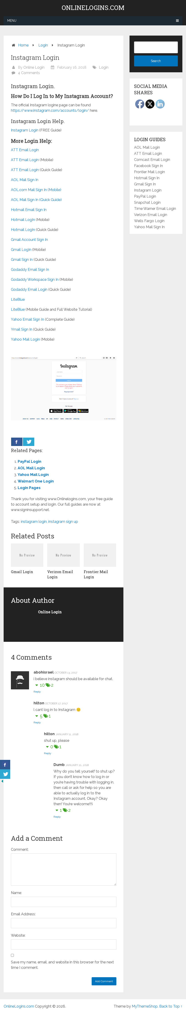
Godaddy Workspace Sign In (35, 279)
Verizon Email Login (150, 215)
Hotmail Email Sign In (28, 210)
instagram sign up (63, 521)
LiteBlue (18, 299)
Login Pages (29, 488)
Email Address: (23, 914)
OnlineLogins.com (93, 8)
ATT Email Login (25, 150)
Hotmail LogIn (23, 220)
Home (23, 45)
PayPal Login (29, 461)
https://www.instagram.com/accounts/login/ (50, 110)
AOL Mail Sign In (24, 180)
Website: (18, 935)
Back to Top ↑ (170, 1006)
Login (43, 45)
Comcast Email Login (152, 160)
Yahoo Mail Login (25, 339)
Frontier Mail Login (149, 172)
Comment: (20, 849)
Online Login (33, 67)
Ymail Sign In (21, 329)
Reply (37, 691)
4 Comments (29, 73)
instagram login (34, 521)
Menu (11, 20)
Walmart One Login (36, 481)
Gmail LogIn (21, 249)
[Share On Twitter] (28, 442)
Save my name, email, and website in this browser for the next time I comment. (62, 965)
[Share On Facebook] (16, 442)
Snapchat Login (147, 202)
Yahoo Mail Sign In (149, 227)
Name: (16, 893)
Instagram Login (24, 130)
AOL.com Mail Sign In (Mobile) (36, 190)
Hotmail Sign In (146, 178)
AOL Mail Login (31, 468)
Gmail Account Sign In (29, 239)
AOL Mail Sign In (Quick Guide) (36, 200)
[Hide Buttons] (2, 782)
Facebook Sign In (148, 166)
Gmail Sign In (22, 259)
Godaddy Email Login (29, 289)
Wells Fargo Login (149, 221)
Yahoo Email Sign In (27, 319)
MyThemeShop (145, 1006)
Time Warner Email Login (155, 208)
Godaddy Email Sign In (30, 269)
